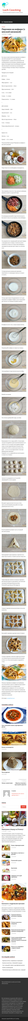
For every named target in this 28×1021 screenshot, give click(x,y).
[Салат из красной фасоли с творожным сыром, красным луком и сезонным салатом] (6, 942)
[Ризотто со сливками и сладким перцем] (6, 951)
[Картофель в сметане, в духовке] (6, 857)
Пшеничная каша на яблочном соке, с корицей (13, 969)
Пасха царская (6, 772)
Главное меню (8, 22)
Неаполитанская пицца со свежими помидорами (18, 930)
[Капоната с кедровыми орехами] (14, 900)
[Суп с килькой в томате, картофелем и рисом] (14, 723)
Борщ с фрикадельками (17, 845)
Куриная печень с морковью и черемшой (12, 960)
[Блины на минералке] (14, 745)
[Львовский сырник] (6, 865)
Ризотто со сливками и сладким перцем (17, 947)
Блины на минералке (7, 747)
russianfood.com (11, 698)
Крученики (14, 868)
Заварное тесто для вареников (16, 876)
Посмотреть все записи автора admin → (18, 794)
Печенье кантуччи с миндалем (16, 923)
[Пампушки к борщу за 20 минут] (14, 826)
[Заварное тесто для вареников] (6, 880)
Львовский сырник (16, 860)
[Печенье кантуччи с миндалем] (6, 927)
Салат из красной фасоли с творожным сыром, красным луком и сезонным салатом (18, 939)
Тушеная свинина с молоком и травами (16, 915)
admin (10, 34)
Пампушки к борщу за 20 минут (12, 829)
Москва (3, 26)
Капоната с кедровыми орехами (13, 903)
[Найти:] (14, 806)
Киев (3, 827)
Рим (2, 901)
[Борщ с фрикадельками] (6, 850)
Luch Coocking (12, 10)
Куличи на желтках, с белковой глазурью (12, 963)
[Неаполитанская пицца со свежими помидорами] (6, 934)
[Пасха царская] (14, 770)
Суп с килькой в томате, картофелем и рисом (13, 965)
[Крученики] (6, 872)
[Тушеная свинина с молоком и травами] (6, 919)
